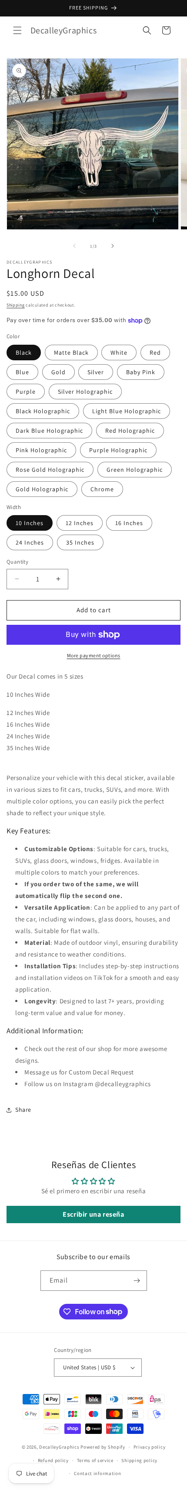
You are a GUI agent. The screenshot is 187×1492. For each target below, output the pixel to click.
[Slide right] (112, 245)
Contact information (97, 1473)
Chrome (102, 489)
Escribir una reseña (93, 1214)
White (118, 352)
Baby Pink (140, 372)
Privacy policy (150, 1447)
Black (24, 352)
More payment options (93, 655)
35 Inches (80, 542)
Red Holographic (130, 430)
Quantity (17, 561)
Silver (95, 372)
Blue (22, 372)
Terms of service (95, 1460)
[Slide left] (74, 245)
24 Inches (30, 542)
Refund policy (53, 1460)
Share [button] (23, 1109)
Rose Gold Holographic (50, 469)
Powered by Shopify (102, 1447)
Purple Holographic (118, 450)
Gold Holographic (42, 489)
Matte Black (71, 352)
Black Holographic (43, 411)
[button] (17, 30)
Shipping (16, 305)
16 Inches (129, 523)
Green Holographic (135, 469)
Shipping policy (139, 1460)
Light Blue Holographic (126, 411)
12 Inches (80, 523)
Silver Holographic (85, 391)
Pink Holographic (41, 450)
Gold (58, 372)
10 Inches (29, 523)
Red (155, 352)
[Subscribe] (137, 1280)
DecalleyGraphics (59, 1447)
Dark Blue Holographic (49, 430)
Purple (26, 391)
